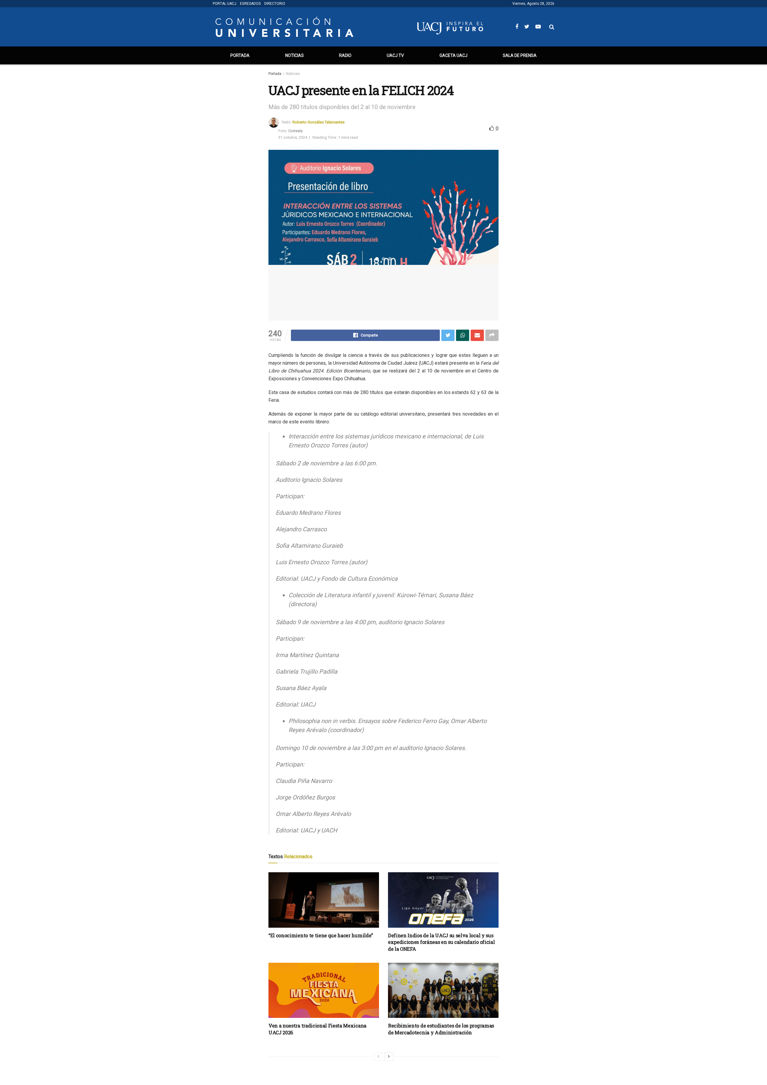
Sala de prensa (520, 55)
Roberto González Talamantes (318, 122)
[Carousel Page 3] (390, 259)
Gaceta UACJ (453, 55)
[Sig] (388, 1056)
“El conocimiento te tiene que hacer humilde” (320, 935)
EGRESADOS (250, 3)
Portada (240, 55)
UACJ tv (395, 55)
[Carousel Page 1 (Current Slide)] (377, 259)
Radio (345, 55)
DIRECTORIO (274, 3)
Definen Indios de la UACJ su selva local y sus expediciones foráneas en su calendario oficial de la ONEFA (441, 942)
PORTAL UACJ (224, 3)
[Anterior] (378, 1056)
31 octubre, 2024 (292, 137)
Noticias (294, 55)
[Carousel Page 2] (383, 259)
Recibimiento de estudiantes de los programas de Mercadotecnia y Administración (441, 1028)
